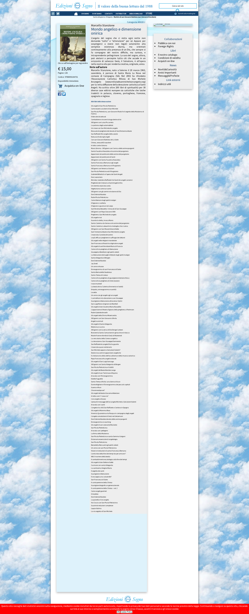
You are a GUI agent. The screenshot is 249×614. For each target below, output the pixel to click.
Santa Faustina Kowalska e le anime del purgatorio (109, 151)
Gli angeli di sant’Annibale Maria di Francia (107, 246)
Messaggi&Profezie (168, 75)
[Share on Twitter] (64, 94)
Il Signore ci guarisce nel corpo (102, 206)
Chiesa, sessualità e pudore (101, 142)
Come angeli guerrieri (99, 491)
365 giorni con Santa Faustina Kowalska (105, 160)
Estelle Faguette (97, 379)
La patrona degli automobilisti (102, 125)
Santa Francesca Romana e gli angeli (104, 163)
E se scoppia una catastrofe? (101, 477)
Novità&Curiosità (167, 69)
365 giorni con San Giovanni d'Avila (104, 318)
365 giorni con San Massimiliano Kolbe (105, 229)
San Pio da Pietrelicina (99, 428)
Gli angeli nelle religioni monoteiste (104, 240)
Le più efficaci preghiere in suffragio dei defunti (108, 237)
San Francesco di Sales (99, 479)
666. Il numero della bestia (100, 456)
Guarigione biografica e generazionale (105, 485)
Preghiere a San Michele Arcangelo (103, 214)
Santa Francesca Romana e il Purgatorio (105, 165)
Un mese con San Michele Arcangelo (104, 128)
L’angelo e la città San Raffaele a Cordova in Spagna (110, 407)
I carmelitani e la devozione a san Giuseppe (107, 298)
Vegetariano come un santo (101, 189)
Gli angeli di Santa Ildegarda (101, 324)
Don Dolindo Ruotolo (98, 194)
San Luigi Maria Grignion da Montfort (104, 304)
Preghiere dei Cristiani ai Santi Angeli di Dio (106, 183)
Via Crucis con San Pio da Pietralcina (104, 503)
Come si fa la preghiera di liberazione (104, 249)
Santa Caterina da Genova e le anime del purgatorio (110, 223)
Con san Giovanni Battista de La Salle (104, 140)
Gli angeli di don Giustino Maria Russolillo (106, 307)
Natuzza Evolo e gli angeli (100, 137)
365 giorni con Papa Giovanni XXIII (103, 212)
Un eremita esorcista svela (101, 186)
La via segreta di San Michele (101, 511)
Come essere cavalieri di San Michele (104, 109)
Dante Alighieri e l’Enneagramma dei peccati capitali (110, 384)
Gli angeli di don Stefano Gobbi (102, 462)
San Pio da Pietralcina (99, 442)
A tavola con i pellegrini (99, 430)
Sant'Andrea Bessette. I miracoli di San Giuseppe (108, 209)
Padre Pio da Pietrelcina (99, 197)
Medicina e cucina (98, 327)
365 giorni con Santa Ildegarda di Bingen (106, 364)
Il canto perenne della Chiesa (101, 482)
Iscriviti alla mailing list (186, 13)
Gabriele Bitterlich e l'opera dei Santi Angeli (106, 174)
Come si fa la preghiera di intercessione (105, 281)
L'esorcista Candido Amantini (102, 235)
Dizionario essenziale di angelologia (104, 439)
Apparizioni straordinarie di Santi (103, 157)
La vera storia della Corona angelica (104, 338)
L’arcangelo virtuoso (98, 399)
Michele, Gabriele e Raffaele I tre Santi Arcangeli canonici (112, 180)
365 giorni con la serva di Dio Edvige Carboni (107, 330)
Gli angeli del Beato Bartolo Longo (103, 370)
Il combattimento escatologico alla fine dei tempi (109, 459)
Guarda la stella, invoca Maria (102, 220)
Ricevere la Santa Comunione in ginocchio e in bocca (110, 333)
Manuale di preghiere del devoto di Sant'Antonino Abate (111, 131)
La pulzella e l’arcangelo (100, 500)
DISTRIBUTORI (121, 14)
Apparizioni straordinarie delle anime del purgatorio (110, 154)
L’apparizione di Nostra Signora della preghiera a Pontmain (112, 310)
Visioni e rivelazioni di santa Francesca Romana (108, 451)
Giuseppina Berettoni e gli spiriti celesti (105, 252)
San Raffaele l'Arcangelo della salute (104, 134)
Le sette (94, 292)
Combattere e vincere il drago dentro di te (106, 119)
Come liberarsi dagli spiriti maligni (103, 200)
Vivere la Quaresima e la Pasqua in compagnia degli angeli (112, 413)
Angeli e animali (97, 321)
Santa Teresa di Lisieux (99, 275)
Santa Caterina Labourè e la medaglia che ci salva (109, 226)
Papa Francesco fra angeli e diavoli (103, 358)
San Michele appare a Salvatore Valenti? (105, 350)
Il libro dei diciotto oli (98, 117)
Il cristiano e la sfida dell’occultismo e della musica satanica (113, 356)
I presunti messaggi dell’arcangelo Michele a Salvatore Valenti (113, 402)
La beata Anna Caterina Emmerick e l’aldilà (107, 286)
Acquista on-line (74, 85)
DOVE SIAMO (97, 14)
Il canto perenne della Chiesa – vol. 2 (104, 488)
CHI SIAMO (85, 14)
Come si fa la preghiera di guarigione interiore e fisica (110, 278)
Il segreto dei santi (97, 471)
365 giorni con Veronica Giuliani (102, 168)
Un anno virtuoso (97, 266)
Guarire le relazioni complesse (102, 505)
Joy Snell (94, 263)
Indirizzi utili (164, 84)
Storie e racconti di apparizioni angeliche (106, 353)
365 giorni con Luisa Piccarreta (102, 122)
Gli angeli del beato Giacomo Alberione (105, 393)
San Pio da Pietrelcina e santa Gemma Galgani (108, 436)
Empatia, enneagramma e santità (103, 289)
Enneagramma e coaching (101, 422)
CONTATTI (109, 14)
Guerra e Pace (96, 387)
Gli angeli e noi (96, 217)
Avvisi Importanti (167, 72)
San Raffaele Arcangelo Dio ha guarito (105, 344)
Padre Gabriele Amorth (99, 312)
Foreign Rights (166, 46)
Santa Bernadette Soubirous (101, 272)
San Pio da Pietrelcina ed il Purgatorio (104, 171)
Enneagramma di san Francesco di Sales (106, 269)
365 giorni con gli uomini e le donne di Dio (106, 191)
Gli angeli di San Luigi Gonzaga (102, 361)
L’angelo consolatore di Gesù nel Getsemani (107, 416)
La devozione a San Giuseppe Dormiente (106, 341)
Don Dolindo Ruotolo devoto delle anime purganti (109, 419)
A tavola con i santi (98, 405)
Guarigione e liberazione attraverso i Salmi (106, 301)
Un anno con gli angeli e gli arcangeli (104, 295)
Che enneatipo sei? (98, 390)
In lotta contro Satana (99, 145)
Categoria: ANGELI (136, 22)
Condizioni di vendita (169, 57)
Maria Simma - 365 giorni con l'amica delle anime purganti (112, 148)
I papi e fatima (96, 508)
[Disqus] (102, 553)
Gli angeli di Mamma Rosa (100, 410)
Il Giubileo (94, 494)
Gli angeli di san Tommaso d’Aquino (104, 373)
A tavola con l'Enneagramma (102, 376)
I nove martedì (96, 284)
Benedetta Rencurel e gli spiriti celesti (104, 445)
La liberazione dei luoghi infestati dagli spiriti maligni (110, 255)
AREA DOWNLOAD (136, 14)
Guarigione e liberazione (100, 474)
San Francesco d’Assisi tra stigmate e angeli (107, 243)
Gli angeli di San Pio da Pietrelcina (103, 106)
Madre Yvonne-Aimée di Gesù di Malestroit (106, 335)
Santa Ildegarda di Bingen (100, 258)
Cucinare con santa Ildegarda (102, 465)
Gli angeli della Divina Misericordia (104, 315)
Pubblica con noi (166, 43)
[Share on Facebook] (59, 94)
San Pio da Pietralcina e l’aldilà (102, 367)
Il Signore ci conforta (98, 203)
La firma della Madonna (100, 433)
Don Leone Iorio (96, 177)
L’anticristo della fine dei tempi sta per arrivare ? (108, 454)
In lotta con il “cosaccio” (100, 396)
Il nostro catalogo (167, 54)
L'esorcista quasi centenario (101, 347)
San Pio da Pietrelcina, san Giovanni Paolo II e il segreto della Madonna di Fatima (117, 112)
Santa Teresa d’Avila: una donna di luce (105, 382)
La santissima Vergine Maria (101, 468)
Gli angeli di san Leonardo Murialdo (104, 425)
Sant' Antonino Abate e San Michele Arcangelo (108, 232)
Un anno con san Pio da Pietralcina (104, 448)
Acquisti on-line (166, 61)
